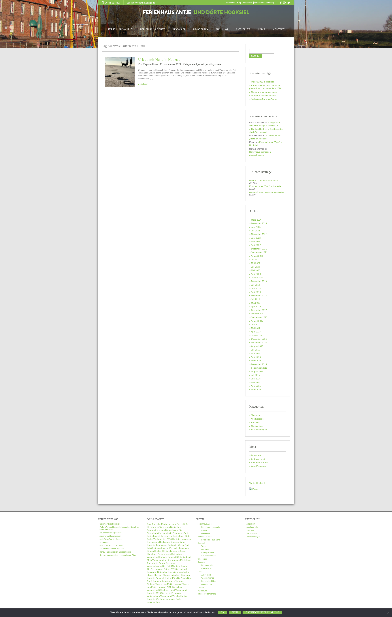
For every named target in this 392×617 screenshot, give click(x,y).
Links (261, 29)
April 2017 (256, 331)
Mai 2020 (255, 270)
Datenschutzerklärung (264, 3)
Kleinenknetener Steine (174, 551)
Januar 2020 (257, 277)
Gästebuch (205, 533)
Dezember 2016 (259, 339)
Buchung (221, 29)
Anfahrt (204, 530)
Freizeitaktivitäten (208, 581)
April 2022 (256, 245)
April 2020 (256, 274)
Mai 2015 (255, 382)
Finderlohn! (104, 542)
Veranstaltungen (259, 429)
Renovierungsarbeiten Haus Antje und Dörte (118, 555)
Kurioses (255, 422)
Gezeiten (205, 549)
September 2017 (259, 317)
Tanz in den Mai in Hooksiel (168, 584)
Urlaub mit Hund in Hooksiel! (160, 60)
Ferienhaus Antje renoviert (160, 536)
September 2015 (259, 368)
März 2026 (256, 220)
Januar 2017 (257, 335)
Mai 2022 (255, 241)
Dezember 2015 (259, 364)
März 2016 (256, 360)
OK (222, 612)
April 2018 (256, 306)
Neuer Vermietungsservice (264, 92)
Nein (235, 612)
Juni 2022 (256, 238)
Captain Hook (257, 129)
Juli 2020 (255, 267)
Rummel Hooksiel (164, 578)
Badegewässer (207, 552)
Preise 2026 (206, 568)
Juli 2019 (255, 285)
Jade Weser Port (164, 545)
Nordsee (176, 566)
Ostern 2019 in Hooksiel (175, 569)
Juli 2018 (255, 299)
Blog (239, 3)
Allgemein (199, 64)
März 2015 (256, 389)
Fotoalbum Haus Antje (210, 527)
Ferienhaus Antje (196, 12)
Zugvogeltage (153, 602)
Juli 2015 (255, 375)
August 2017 (257, 321)
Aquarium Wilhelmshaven (263, 95)
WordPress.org (258, 466)
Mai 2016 (255, 353)
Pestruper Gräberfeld (157, 572)
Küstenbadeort (183, 557)
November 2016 (259, 342)
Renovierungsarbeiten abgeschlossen (115, 552)
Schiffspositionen (208, 556)
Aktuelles (243, 29)
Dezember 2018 (259, 295)
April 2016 (256, 357)
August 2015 (257, 371)
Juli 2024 (255, 230)
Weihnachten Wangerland (159, 596)
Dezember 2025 (259, 223)
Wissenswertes (207, 578)
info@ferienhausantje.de (143, 2)
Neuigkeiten (257, 426)
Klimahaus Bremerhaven (159, 554)
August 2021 (257, 256)
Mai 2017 (255, 328)
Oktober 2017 (257, 313)
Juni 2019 (256, 288)
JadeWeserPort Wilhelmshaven (173, 548)
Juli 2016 (255, 350)
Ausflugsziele (213, 64)
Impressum (248, 3)
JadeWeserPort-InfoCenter (264, 99)
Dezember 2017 (259, 310)
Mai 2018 (255, 303)
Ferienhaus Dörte (152, 29)
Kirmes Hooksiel (155, 551)
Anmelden (230, 3)
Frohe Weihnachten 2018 (159, 539)
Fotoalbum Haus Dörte (210, 540)
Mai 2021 (255, 263)
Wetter (204, 546)
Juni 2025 (256, 227)
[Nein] (388, 612)
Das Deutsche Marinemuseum (161, 524)
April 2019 (256, 292)
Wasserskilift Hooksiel (171, 593)
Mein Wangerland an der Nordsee (163, 560)
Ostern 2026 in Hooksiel (262, 82)
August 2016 (257, 346)
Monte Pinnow (159, 563)
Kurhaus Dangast (167, 557)
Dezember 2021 (259, 249)
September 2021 (259, 252)
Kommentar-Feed (259, 462)
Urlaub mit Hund (167, 590)
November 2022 (259, 234)
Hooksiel (179, 29)
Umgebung (200, 29)
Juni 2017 (256, 324)
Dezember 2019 (259, 281)
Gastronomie (206, 584)
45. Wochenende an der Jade (112, 549)
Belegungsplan (207, 565)
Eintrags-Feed (258, 459)
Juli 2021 (255, 259)
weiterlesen (143, 84)
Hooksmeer (164, 542)
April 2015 (256, 386)
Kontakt (279, 29)
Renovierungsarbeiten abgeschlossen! (260, 153)
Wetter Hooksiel (257, 483)
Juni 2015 (256, 378)
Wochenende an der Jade (168, 599)
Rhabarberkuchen (171, 575)
